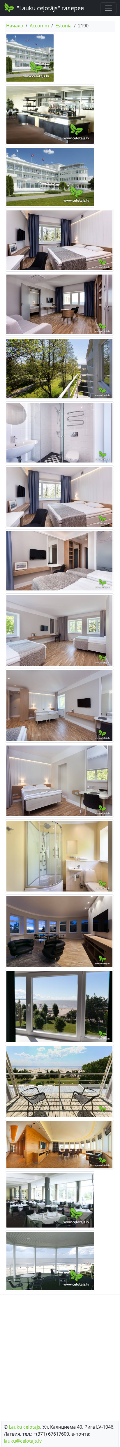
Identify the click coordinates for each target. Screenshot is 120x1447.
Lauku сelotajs (24, 1427)
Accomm (39, 25)
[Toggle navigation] (108, 8)
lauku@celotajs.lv (23, 1441)
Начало (14, 25)
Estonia (63, 25)
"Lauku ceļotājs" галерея (50, 8)
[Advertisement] (60, 1356)
